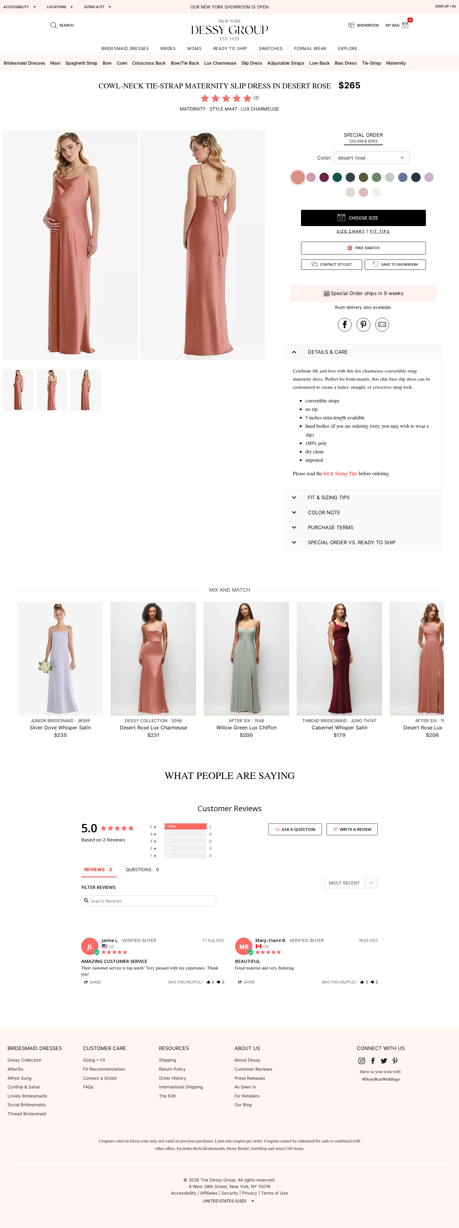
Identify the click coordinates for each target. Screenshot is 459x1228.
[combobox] (367, 157)
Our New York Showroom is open (229, 6)
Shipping (167, 1060)
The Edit (167, 1095)
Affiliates (209, 1193)
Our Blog (243, 1104)
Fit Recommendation (104, 1069)
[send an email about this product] (382, 325)
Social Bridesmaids (26, 1104)
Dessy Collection (24, 1060)
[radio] (205, 98)
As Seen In (245, 1086)
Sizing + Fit (94, 1060)
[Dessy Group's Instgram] (364, 1060)
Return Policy (172, 1069)
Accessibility (183, 1193)
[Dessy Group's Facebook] (375, 1060)
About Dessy (247, 1060)
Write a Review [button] (355, 829)
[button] (71, 246)
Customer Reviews (253, 1069)
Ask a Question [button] (298, 829)
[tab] (363, 137)
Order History (172, 1078)
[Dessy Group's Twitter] (386, 1060)
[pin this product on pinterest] (363, 325)
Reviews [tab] (94, 869)
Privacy (249, 1193)
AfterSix (15, 1069)
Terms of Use (274, 1193)
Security (229, 1193)
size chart (351, 231)
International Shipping (181, 1086)
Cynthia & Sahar (23, 1086)
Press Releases (249, 1078)
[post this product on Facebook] (345, 325)
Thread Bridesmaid (26, 1113)
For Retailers (246, 1095)
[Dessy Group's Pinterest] (397, 1060)
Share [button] (95, 982)
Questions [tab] (138, 869)
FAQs (88, 1086)
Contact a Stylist (100, 1078)
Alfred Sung (19, 1078)
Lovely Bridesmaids (27, 1095)
